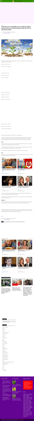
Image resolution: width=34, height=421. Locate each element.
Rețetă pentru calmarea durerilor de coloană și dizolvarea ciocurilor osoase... (17, 392)
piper (24, 407)
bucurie (25, 397)
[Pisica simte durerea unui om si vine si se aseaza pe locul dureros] (17, 282)
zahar (30, 414)
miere (29, 404)
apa (27, 394)
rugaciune (25, 408)
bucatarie (28, 395)
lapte (27, 404)
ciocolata (27, 398)
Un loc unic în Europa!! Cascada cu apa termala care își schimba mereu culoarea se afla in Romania (6, 291)
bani (4, 221)
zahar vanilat (25, 416)
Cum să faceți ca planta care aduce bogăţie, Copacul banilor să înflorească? (6, 386)
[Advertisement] (17, 12)
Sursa (2, 216)
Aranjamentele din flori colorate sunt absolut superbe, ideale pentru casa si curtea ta (6, 398)
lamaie (24, 404)
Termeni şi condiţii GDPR (20, 419)
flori (24, 401)
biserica (25, 395)
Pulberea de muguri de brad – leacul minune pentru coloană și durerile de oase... (16, 385)
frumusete (29, 401)
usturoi (26, 413)
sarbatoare (28, 408)
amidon (25, 394)
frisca (26, 401)
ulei (30, 411)
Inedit (2, 25)
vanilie (31, 413)
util (21, 221)
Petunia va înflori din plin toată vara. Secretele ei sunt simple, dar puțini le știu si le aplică (6, 382)
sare (24, 410)
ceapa (24, 398)
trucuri (19, 221)
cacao (31, 397)
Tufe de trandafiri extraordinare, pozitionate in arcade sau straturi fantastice (6, 394)
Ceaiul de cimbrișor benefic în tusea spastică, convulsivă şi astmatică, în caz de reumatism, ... (16, 400)
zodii (23, 221)
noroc (11, 221)
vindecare (27, 414)
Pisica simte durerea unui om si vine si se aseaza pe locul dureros (16, 289)
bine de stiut (8, 221)
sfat (16, 221)
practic (27, 407)
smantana (25, 411)
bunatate (28, 397)
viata (24, 414)
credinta (31, 398)
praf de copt (30, 407)
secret (14, 221)
